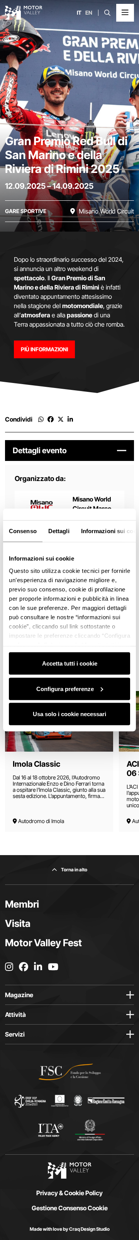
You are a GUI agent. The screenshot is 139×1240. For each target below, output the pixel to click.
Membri (22, 904)
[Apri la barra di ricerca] (107, 12)
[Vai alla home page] (23, 13)
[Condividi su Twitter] (61, 419)
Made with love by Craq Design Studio (70, 1229)
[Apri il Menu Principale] (125, 13)
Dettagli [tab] (59, 531)
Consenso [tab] (23, 531)
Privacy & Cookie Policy (69, 1193)
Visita (18, 923)
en (88, 13)
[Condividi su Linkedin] (70, 419)
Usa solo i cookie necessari (69, 714)
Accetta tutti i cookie (69, 663)
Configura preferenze (65, 688)
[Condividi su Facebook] (50, 419)
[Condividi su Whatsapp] (41, 419)
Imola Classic (36, 764)
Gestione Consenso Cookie (70, 1208)
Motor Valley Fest (43, 943)
